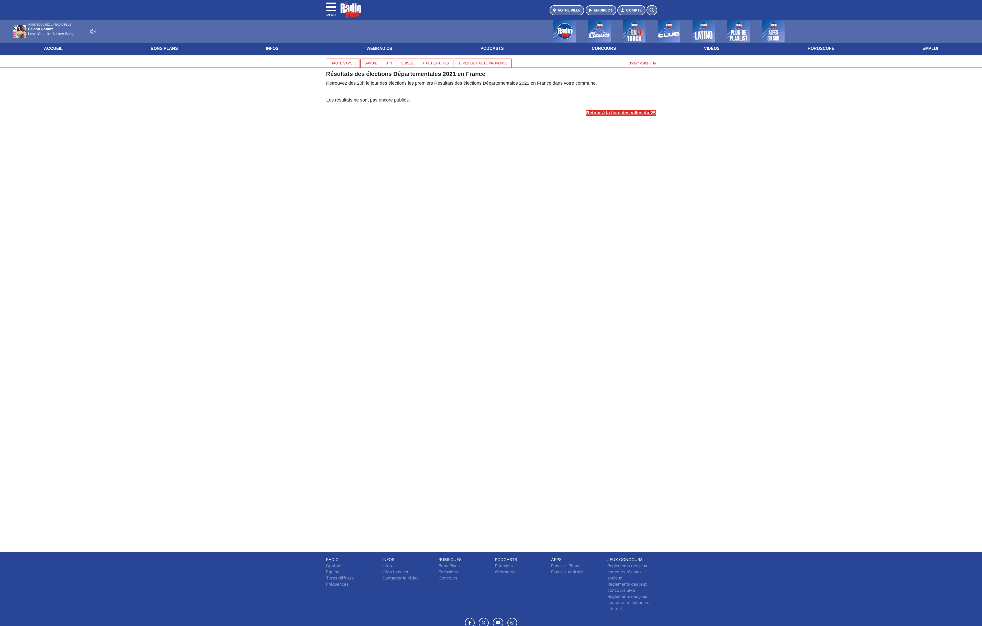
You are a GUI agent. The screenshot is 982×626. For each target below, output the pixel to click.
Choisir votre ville (642, 63)
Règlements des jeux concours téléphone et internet (629, 602)
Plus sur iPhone (566, 565)
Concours (604, 48)
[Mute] (93, 31)
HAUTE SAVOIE (342, 63)
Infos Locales (395, 571)
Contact (334, 565)
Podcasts (492, 48)
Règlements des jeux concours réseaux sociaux (627, 571)
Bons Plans (164, 48)
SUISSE (407, 63)
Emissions (448, 571)
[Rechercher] (651, 10)
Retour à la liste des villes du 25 (621, 112)
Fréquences (337, 584)
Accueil (53, 48)
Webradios (379, 48)
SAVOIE (371, 63)
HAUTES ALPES (436, 63)
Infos (272, 48)
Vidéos (712, 48)
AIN (389, 63)
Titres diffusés (340, 577)
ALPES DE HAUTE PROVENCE (482, 63)
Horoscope (821, 48)
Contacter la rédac (400, 577)
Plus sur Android (567, 571)
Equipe (332, 571)
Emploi (930, 48)
